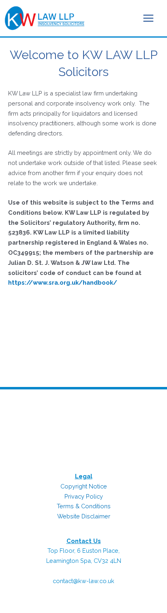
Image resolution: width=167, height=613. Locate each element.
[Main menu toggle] (148, 18)
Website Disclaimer (83, 516)
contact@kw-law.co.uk (83, 580)
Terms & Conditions (84, 506)
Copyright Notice (83, 486)
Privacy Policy (83, 496)
